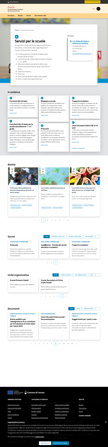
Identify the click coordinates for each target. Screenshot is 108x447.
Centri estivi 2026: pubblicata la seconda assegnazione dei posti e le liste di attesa (22, 190)
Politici (10, 417)
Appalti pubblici (36, 411)
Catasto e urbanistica (62, 411)
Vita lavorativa (36, 408)
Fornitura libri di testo (18, 101)
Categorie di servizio (39, 399)
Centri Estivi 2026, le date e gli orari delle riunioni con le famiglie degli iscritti (83, 190)
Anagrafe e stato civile (38, 405)
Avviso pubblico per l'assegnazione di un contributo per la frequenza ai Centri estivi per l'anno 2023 (22, 322)
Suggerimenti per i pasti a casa (84, 319)
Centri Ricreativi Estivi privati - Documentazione (53, 318)
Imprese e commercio (62, 408)
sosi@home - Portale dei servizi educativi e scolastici (54, 246)
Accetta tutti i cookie (60, 443)
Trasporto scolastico (80, 101)
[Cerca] (98, 9)
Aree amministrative (14, 408)
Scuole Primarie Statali (19, 280)
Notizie (81, 405)
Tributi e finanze (60, 417)
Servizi (28, 15)
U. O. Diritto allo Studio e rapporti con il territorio (80, 42)
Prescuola (45, 128)
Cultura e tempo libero (62, 405)
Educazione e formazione (39, 417)
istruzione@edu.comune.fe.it (82, 53)
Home (17, 30)
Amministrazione (14, 399)
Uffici (9, 411)
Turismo (34, 414)
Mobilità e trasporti (61, 414)
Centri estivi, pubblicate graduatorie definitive (53, 189)
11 (68, 344)
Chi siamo (11, 15)
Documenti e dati (40, 15)
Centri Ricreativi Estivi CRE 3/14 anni (85, 126)
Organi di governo (13, 405)
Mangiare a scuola (48, 101)
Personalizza (45, 443)
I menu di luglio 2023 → (79, 148)
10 (64, 344)
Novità (20, 15)
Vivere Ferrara (85, 415)
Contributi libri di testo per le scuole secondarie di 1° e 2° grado (21, 126)
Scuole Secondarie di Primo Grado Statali (52, 281)
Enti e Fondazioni (13, 414)
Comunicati (82, 408)
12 (72, 344)
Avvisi (81, 411)
